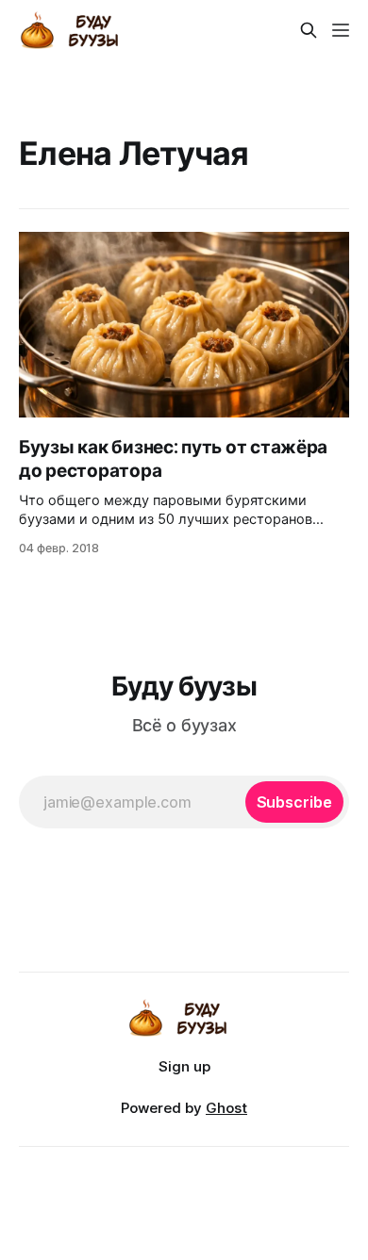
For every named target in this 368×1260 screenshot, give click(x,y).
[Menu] (341, 30)
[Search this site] (308, 30)
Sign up (184, 1066)
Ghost (226, 1108)
